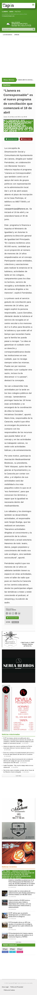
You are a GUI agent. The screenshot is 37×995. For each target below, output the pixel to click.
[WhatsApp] (7, 613)
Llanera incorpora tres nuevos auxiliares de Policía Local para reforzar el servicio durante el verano (17, 748)
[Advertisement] (18, 57)
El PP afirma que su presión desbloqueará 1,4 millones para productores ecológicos (19, 914)
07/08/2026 (12, 918)
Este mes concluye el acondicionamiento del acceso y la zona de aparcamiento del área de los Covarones (18, 754)
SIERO (11, 11)
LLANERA (5, 11)
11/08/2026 (12, 909)
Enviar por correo (12, 617)
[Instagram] (16, 613)
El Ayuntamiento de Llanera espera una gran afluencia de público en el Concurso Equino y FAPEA (21, 935)
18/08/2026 (12, 887)
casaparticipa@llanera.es (16, 209)
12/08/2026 (12, 896)
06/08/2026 (12, 939)
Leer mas (18, 775)
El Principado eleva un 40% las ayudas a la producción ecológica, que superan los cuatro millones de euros (21, 925)
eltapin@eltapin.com (8, 16)
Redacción (15, 622)
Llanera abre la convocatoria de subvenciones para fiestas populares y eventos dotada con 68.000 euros (26, 80)
